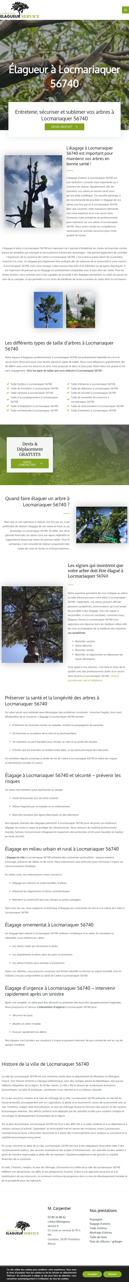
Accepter (92, 1274)
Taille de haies (98, 1237)
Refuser (112, 1274)
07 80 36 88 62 (57, 1217)
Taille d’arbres (98, 1228)
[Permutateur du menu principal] (125, 9)
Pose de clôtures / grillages (106, 1241)
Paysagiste (96, 1219)
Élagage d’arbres (100, 1223)
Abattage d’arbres (101, 1232)
